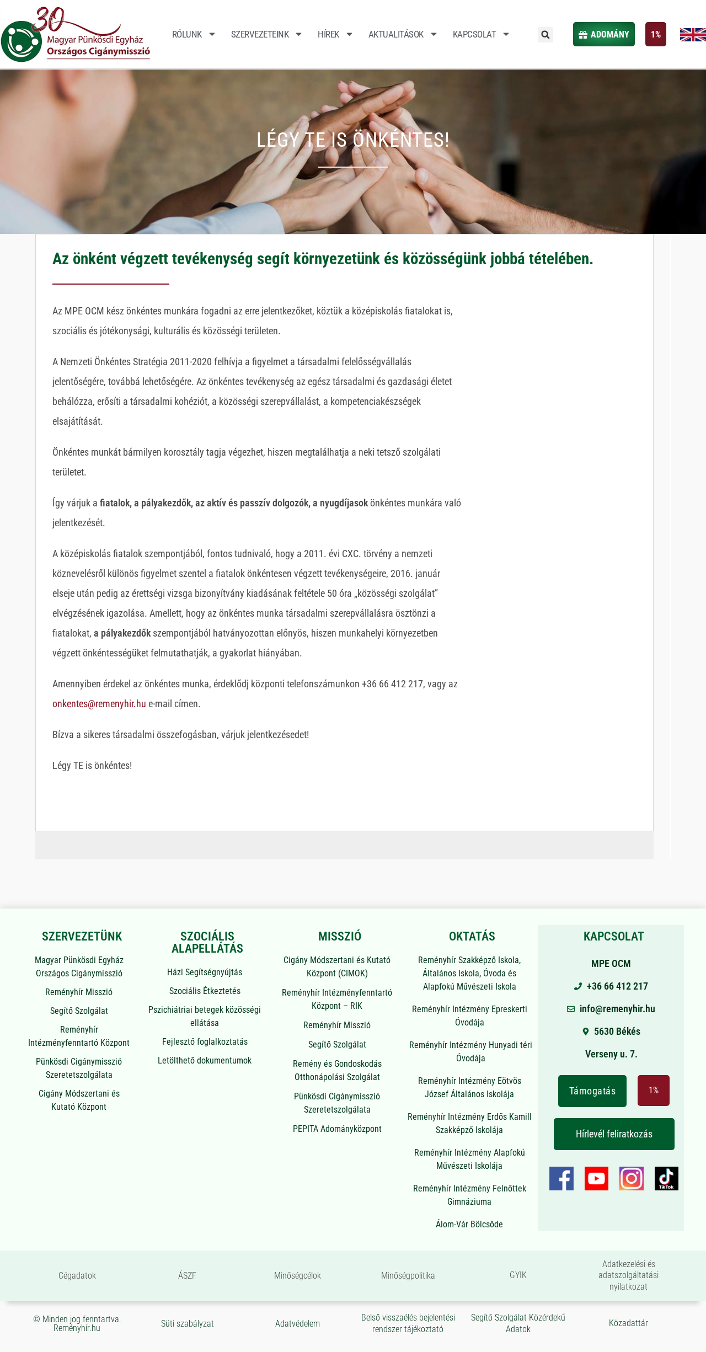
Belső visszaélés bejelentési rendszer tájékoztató (408, 1323)
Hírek (328, 34)
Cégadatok (77, 1275)
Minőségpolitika (408, 1275)
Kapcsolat (474, 34)
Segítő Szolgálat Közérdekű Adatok (518, 1323)
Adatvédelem (297, 1323)
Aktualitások (396, 34)
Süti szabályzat (187, 1323)
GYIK (518, 1275)
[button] (545, 34)
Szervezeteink (260, 34)
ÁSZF (187, 1275)
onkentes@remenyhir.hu (99, 703)
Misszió (339, 936)
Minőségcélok (297, 1275)
